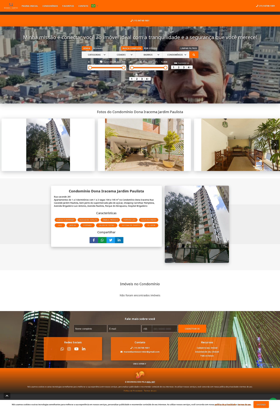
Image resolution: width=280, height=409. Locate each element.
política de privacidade (225, 404)
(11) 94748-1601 (141, 20)
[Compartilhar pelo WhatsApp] (102, 240)
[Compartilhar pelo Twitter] (110, 240)
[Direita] (275, 145)
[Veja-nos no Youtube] (76, 349)
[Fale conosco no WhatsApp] (62, 349)
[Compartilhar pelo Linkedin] (119, 240)
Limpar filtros (189, 48)
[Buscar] (193, 54)
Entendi (261, 404)
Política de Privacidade (133, 390)
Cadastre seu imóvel (207, 347)
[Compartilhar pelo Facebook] (94, 240)
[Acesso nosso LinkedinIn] (83, 349)
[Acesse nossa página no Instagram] (69, 349)
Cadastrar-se (192, 328)
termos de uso (244, 404)
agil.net (151, 382)
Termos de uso (150, 390)
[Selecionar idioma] (95, 6)
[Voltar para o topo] (7, 396)
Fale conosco (207, 355)
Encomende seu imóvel (207, 351)
